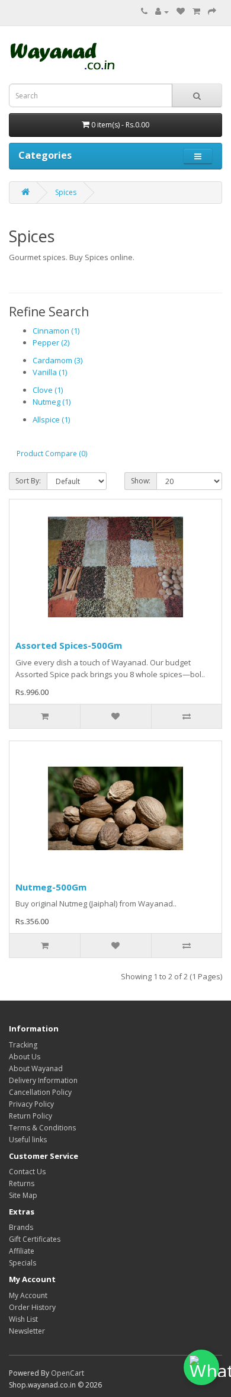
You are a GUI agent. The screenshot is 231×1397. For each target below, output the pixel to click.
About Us (24, 1057)
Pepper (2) (51, 342)
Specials (22, 1263)
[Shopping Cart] (196, 12)
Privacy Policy (31, 1104)
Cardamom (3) (57, 360)
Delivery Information (43, 1080)
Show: (140, 481)
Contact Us (27, 1172)
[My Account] (162, 12)
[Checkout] (212, 12)
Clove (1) (48, 390)
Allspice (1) (51, 419)
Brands (21, 1227)
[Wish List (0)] (181, 12)
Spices (65, 192)
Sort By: (28, 481)
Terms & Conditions (42, 1128)
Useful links (28, 1140)
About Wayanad (36, 1068)
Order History (32, 1307)
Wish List (23, 1319)
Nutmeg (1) (51, 401)
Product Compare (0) (52, 453)
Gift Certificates (34, 1239)
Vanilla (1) (50, 372)
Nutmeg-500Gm (50, 887)
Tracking (23, 1045)
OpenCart (67, 1373)
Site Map (23, 1195)
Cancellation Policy (40, 1092)
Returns (21, 1183)
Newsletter (27, 1331)
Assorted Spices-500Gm (68, 645)
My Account (28, 1295)
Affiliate (21, 1251)
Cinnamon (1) (56, 330)
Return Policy (30, 1116)
